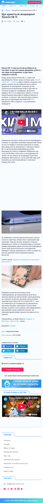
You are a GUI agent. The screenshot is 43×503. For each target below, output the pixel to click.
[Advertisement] (21, 45)
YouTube (16, 321)
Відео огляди (9, 448)
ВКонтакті (5, 321)
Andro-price (23, 6)
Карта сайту (8, 471)
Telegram (29, 319)
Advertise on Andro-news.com (16, 463)
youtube (13, 326)
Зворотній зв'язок (11, 452)
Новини (4, 6)
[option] (21, 406)
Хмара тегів (8, 467)
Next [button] (38, 406)
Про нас (7, 456)
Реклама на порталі (12, 460)
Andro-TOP (12, 6)
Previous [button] (5, 406)
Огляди (32, 6)
